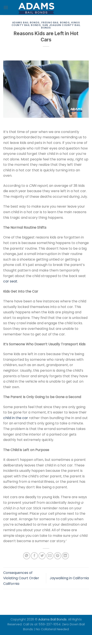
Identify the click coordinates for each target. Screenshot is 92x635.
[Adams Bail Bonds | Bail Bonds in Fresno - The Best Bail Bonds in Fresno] (46, 7)
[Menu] (5, 7)
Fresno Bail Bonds (55, 22)
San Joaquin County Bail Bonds (60, 26)
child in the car (15, 417)
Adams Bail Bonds (26, 22)
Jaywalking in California (69, 578)
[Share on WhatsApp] (26, 555)
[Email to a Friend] (49, 555)
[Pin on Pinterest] (57, 555)
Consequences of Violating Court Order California (21, 578)
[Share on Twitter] (42, 555)
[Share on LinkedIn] (65, 555)
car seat (10, 281)
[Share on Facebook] (34, 555)
